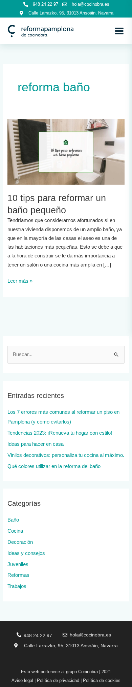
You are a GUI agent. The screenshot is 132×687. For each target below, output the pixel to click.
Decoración (20, 542)
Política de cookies (101, 680)
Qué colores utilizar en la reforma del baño (54, 466)
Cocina (15, 531)
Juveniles (17, 564)
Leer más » (19, 280)
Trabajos (16, 586)
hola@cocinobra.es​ (90, 634)
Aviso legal (22, 680)
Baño (13, 520)
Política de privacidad (58, 680)
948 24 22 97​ (38, 635)
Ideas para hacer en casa (35, 444)
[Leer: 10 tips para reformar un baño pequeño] (65, 151)
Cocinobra (88, 671)
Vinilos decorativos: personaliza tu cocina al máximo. (65, 455)
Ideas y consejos (26, 553)
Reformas (18, 575)
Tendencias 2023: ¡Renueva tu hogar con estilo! (59, 433)
